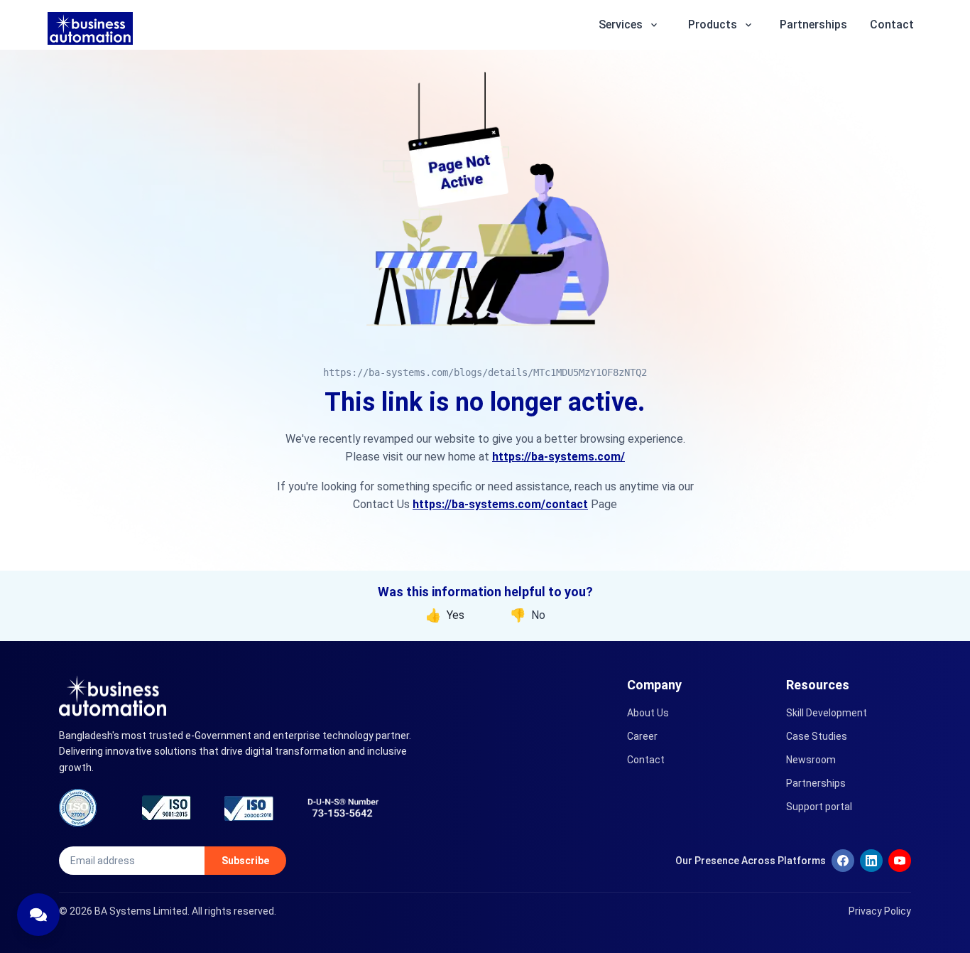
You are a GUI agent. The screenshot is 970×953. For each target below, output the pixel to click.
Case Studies (816, 736)
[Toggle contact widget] (38, 914)
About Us (648, 712)
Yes (444, 615)
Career (642, 736)
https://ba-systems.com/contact (500, 504)
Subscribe (245, 860)
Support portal (819, 806)
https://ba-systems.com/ (558, 456)
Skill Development (826, 712)
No (527, 615)
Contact (892, 24)
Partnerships (813, 24)
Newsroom (811, 759)
